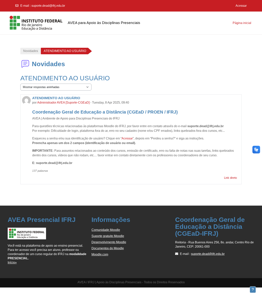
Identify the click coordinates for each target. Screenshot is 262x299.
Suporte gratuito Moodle (107, 236)
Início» (12, 262)
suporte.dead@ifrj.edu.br (48, 5)
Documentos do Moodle (107, 248)
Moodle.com (99, 254)
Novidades (30, 51)
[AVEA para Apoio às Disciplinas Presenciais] (27, 23)
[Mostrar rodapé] (253, 289)
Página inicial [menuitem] (242, 23)
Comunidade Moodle (105, 229)
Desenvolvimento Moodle (108, 242)
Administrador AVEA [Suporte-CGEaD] (63, 102)
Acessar (241, 5)
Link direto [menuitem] (230, 177)
